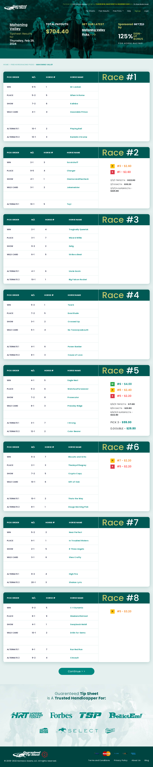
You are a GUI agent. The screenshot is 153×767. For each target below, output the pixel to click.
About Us (136, 760)
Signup (138, 11)
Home (6, 64)
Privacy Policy (121, 760)
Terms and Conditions (99, 760)
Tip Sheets (90, 11)
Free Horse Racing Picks (22, 64)
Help (129, 11)
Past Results (104, 11)
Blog (147, 760)
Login (146, 11)
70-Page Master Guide (141, 4)
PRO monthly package (79, 4)
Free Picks (117, 11)
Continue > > (76, 671)
